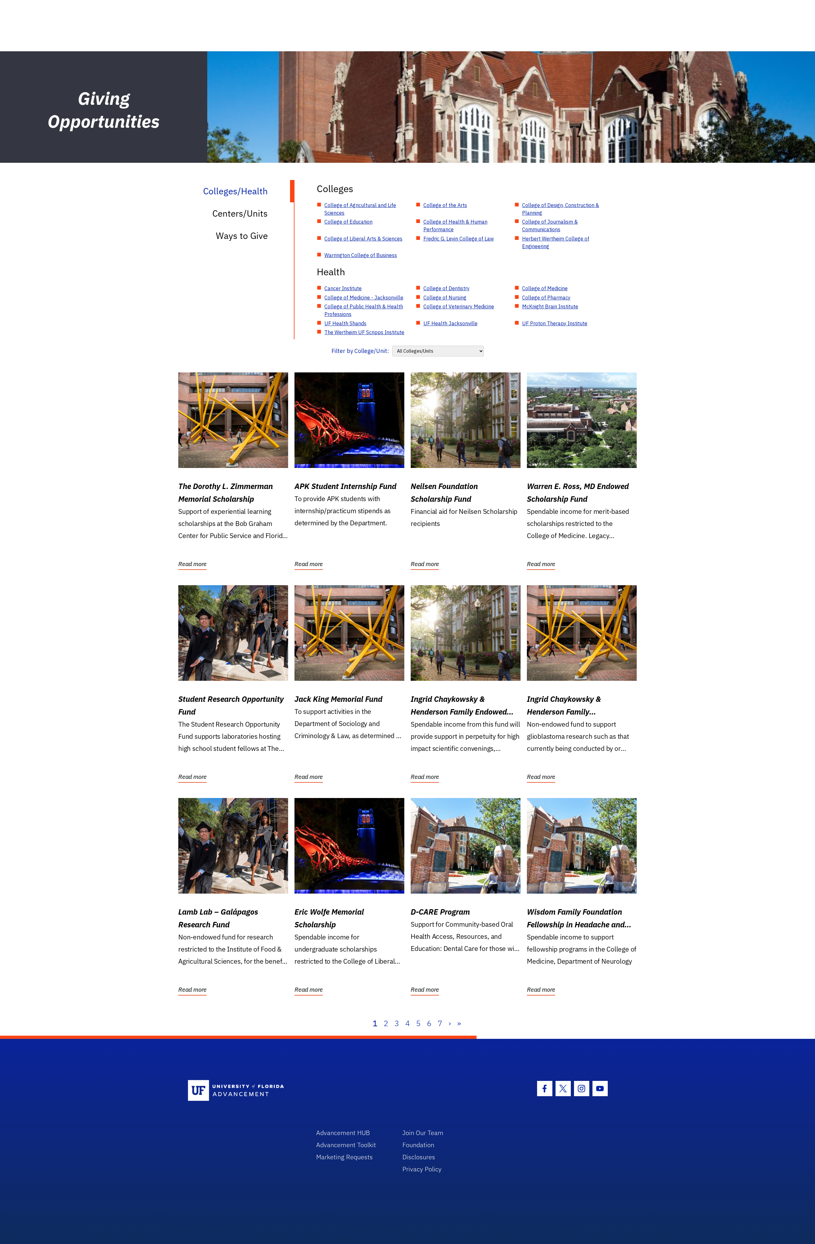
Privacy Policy (422, 1169)
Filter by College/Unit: (360, 351)
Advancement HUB (343, 1132)
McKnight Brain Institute (550, 306)
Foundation (418, 1144)
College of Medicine (545, 288)
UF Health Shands (345, 323)
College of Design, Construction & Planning (560, 209)
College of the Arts (445, 205)
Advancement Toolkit (346, 1144)
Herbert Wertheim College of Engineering (555, 242)
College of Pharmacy (546, 297)
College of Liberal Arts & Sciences (363, 238)
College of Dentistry (446, 288)
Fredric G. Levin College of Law (458, 238)
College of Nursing (444, 297)
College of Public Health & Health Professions (363, 310)
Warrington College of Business (360, 255)
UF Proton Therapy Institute (554, 323)
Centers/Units (240, 213)
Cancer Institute (343, 288)
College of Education (348, 222)
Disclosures (418, 1157)
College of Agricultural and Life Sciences (360, 209)
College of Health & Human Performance (455, 226)
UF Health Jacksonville (450, 323)
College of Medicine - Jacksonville (363, 297)
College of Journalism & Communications (550, 226)
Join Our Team (422, 1132)
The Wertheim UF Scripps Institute (364, 332)
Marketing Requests (344, 1157)
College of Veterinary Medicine (458, 306)
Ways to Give (242, 235)
